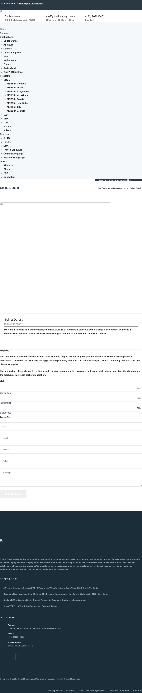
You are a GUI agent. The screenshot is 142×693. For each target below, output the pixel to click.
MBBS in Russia (15, 99)
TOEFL (7, 142)
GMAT (6, 146)
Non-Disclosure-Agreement (92, 690)
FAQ (5, 173)
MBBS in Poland (15, 87)
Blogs (6, 169)
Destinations (6, 37)
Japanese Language (14, 157)
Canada (7, 49)
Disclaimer (70, 690)
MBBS (6, 80)
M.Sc (6, 115)
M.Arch (7, 126)
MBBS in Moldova (16, 84)
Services (4, 33)
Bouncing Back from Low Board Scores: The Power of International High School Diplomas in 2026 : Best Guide (55, 594)
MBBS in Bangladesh (18, 91)
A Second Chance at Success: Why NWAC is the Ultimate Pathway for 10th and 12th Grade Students (50, 588)
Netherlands (9, 60)
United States (10, 41)
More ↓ (3, 161)
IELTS (6, 138)
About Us (8, 165)
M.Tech (7, 130)
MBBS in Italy (14, 107)
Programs (5, 76)
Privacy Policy (55, 690)
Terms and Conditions (118, 690)
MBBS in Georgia (16, 111)
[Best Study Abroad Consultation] (36, 12)
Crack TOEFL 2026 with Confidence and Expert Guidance (30, 606)
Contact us (9, 177)
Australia (8, 45)
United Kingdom (12, 52)
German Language (13, 154)
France (7, 64)
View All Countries (13, 72)
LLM (5, 122)
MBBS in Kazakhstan (18, 95)
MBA (6, 119)
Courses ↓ (5, 134)
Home (3, 29)
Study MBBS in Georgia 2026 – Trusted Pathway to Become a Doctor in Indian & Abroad (44, 600)
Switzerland (9, 68)
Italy (5, 56)
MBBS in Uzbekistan (17, 103)
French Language (12, 150)
